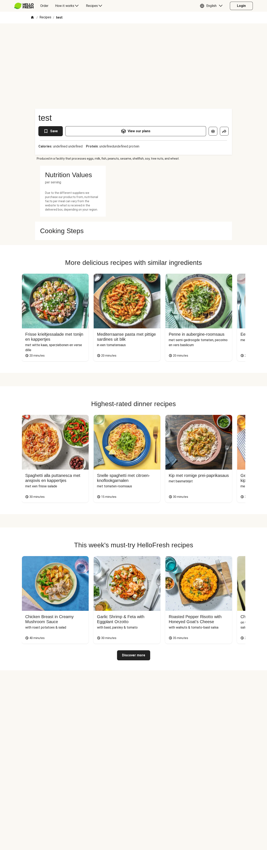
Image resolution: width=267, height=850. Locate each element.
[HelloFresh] (24, 6)
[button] (212, 6)
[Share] (224, 131)
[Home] (32, 17)
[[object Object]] (213, 131)
